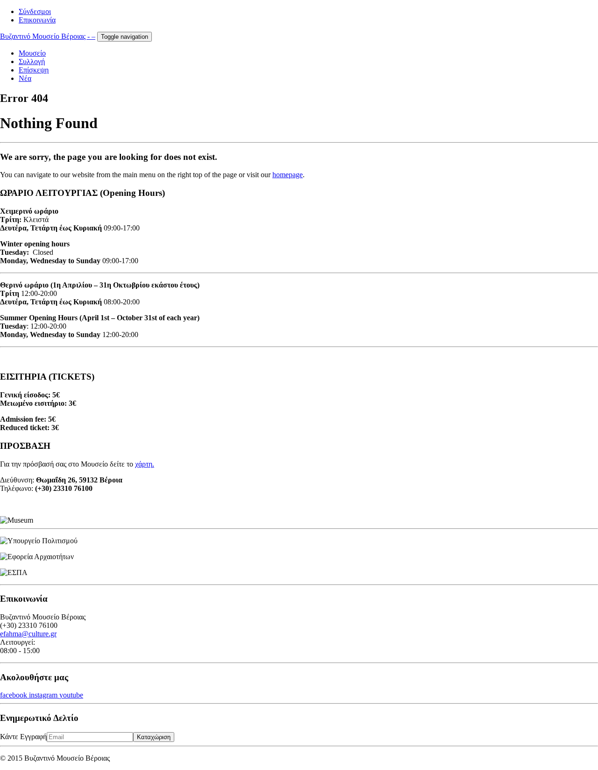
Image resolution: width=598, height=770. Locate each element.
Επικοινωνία (37, 20)
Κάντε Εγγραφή (23, 737)
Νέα (25, 78)
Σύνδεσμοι (35, 11)
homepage (287, 175)
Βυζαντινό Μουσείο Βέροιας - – (47, 36)
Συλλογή (32, 61)
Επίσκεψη (34, 70)
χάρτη (143, 464)
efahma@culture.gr (28, 634)
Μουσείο (32, 53)
